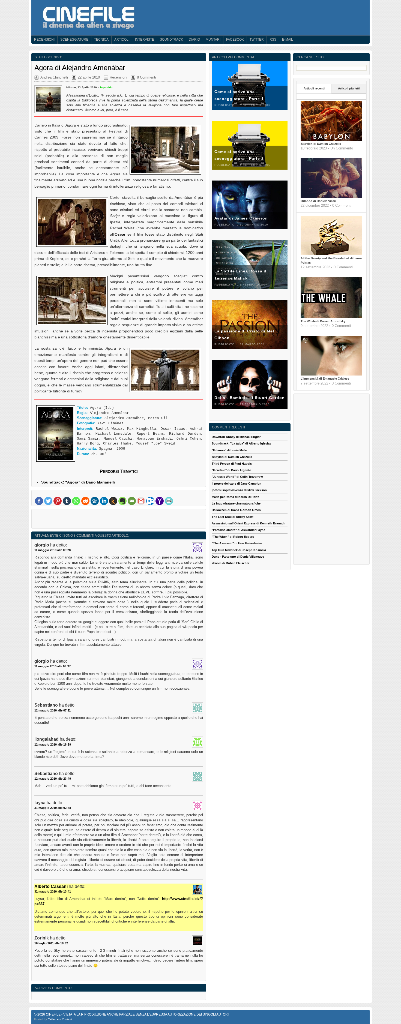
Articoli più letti (349, 88)
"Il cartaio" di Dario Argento (231, 470)
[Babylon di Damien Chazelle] (331, 139)
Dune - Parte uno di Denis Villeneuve (238, 556)
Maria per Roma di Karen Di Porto (235, 497)
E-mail (287, 39)
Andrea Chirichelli (54, 77)
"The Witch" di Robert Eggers (233, 536)
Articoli (121, 39)
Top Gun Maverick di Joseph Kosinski (239, 550)
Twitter (257, 39)
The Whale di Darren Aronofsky (323, 321)
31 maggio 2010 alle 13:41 (52, 891)
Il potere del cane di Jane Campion (236, 483)
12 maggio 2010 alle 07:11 (52, 710)
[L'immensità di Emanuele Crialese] (331, 374)
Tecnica (101, 39)
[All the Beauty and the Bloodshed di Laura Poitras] (331, 254)
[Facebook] (39, 501)
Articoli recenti (314, 88)
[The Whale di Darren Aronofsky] (331, 317)
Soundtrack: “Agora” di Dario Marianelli (78, 482)
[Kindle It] (113, 501)
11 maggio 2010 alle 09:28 (52, 550)
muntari (213, 39)
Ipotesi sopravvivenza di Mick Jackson (239, 490)
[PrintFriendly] (169, 501)
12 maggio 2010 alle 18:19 (52, 744)
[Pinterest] (57, 501)
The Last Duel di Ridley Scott (232, 516)
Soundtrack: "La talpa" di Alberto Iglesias (241, 443)
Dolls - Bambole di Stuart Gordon (249, 397)
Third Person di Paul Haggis (232, 463)
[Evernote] (122, 501)
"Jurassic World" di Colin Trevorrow (237, 476)
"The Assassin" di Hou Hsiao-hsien (237, 543)
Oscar (120, 234)
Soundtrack (171, 39)
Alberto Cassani (51, 886)
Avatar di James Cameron (241, 218)
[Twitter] (48, 501)
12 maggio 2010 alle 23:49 (52, 778)
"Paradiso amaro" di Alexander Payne (238, 529)
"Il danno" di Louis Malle (229, 450)
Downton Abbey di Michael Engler (236, 437)
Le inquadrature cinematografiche (236, 503)
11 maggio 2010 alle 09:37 (52, 666)
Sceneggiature (74, 39)
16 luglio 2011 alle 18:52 (51, 943)
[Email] (132, 501)
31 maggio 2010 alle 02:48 (52, 807)
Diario (194, 39)
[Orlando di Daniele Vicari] (331, 197)
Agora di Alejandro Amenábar (79, 68)
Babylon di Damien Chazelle (321, 143)
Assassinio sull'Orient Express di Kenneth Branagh (248, 523)
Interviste (144, 39)
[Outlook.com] (150, 501)
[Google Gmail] (141, 501)
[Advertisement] (118, 520)
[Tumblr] (67, 501)
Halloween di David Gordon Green (236, 510)
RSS (273, 39)
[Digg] (95, 501)
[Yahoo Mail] (159, 501)
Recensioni (44, 39)
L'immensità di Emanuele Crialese (325, 378)
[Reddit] (85, 501)
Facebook (235, 39)
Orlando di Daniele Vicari (318, 201)
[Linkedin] (104, 501)
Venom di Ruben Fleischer (230, 563)
